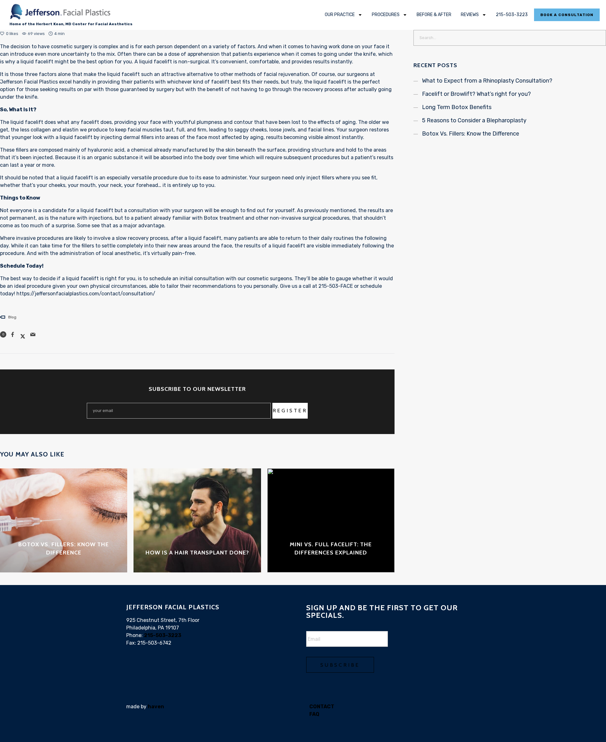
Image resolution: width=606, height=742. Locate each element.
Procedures (386, 14)
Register (290, 411)
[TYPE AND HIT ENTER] (599, 38)
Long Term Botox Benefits (456, 107)
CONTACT (321, 707)
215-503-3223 (512, 14)
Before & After (434, 14)
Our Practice (340, 14)
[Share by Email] (32, 334)
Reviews (470, 14)
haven (156, 707)
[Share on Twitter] (22, 334)
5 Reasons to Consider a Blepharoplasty (474, 120)
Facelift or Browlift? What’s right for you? (476, 93)
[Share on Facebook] (12, 334)
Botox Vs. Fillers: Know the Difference (470, 133)
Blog (12, 317)
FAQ (314, 714)
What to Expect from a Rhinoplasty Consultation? (487, 80)
